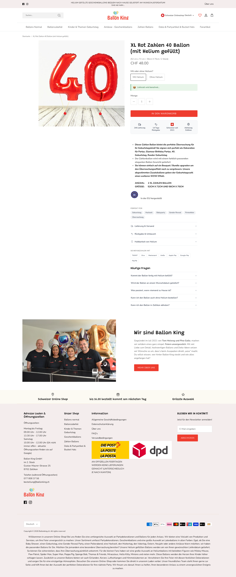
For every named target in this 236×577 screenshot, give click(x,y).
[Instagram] (27, 4)
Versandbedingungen (102, 437)
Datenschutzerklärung (102, 424)
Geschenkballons (72, 436)
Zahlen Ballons (145, 27)
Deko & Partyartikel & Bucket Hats (176, 27)
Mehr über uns (146, 367)
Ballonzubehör (55, 27)
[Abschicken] (59, 15)
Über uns (209, 3)
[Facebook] (23, 4)
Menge (134, 95)
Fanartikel (205, 27)
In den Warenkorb (164, 113)
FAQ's (95, 433)
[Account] (205, 15)
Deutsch (188, 15)
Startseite (26, 36)
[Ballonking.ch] (118, 15)
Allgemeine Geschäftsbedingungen (109, 419)
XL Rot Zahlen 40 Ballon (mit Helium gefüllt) (50, 36)
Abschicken (187, 438)
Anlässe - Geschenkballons (118, 27)
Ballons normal (34, 27)
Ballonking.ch (44, 531)
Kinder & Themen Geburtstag (83, 27)
